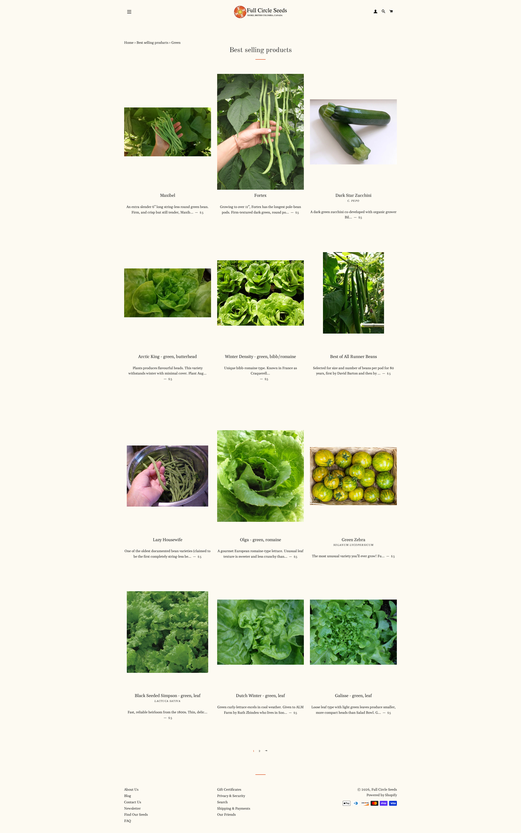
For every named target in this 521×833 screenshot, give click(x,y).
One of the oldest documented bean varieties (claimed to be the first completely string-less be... (168, 554)
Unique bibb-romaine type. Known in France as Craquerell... (261, 373)
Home (129, 43)
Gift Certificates (229, 789)
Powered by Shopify (382, 795)
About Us (131, 789)
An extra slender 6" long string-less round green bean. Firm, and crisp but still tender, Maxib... (168, 210)
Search (222, 802)
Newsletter (132, 808)
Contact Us (132, 802)
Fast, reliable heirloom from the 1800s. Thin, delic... (167, 715)
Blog (127, 796)
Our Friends (226, 814)
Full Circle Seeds (384, 789)
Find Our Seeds (136, 814)
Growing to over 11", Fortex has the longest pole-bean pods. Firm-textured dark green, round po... (262, 210)
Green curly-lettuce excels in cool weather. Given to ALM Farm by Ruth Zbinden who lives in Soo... (260, 710)
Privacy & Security (231, 796)
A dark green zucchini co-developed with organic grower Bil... (353, 215)
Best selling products (152, 43)
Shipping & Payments (233, 808)
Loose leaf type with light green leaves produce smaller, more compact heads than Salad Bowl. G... (354, 710)
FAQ (127, 821)
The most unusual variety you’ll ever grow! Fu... (354, 556)
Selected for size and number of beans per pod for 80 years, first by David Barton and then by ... (355, 371)
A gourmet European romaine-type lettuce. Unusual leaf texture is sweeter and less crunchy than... (261, 554)
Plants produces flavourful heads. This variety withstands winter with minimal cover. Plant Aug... (167, 373)
